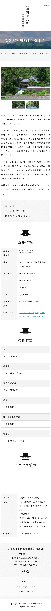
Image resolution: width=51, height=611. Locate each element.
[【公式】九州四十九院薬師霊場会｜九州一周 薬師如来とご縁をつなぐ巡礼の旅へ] (25, 15)
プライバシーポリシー (27, 586)
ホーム (27, 581)
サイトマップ (27, 591)
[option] (25, 83)
